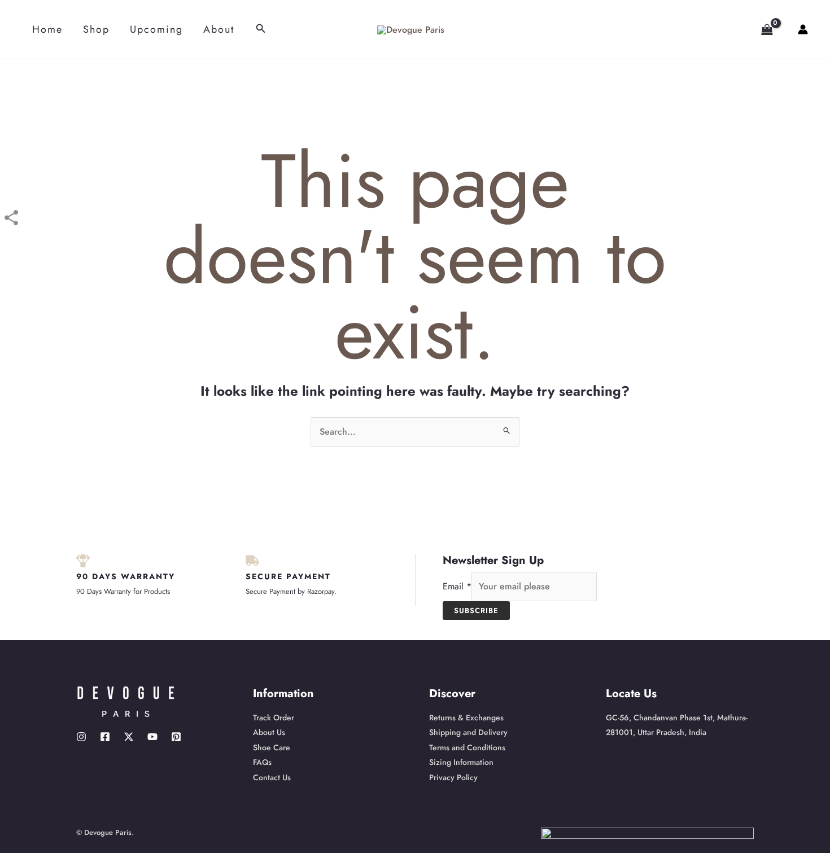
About (218, 29)
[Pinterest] (176, 737)
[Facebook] (105, 737)
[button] (261, 29)
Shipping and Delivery (468, 732)
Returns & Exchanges (466, 717)
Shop (96, 29)
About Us (269, 732)
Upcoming (156, 29)
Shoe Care (271, 747)
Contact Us (272, 777)
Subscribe (476, 610)
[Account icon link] (803, 29)
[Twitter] (129, 737)
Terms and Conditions (467, 747)
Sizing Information (461, 762)
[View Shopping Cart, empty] (762, 29)
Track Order (273, 717)
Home (47, 29)
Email (457, 586)
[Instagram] (81, 737)
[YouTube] (152, 737)
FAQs (262, 762)
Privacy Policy (453, 777)
